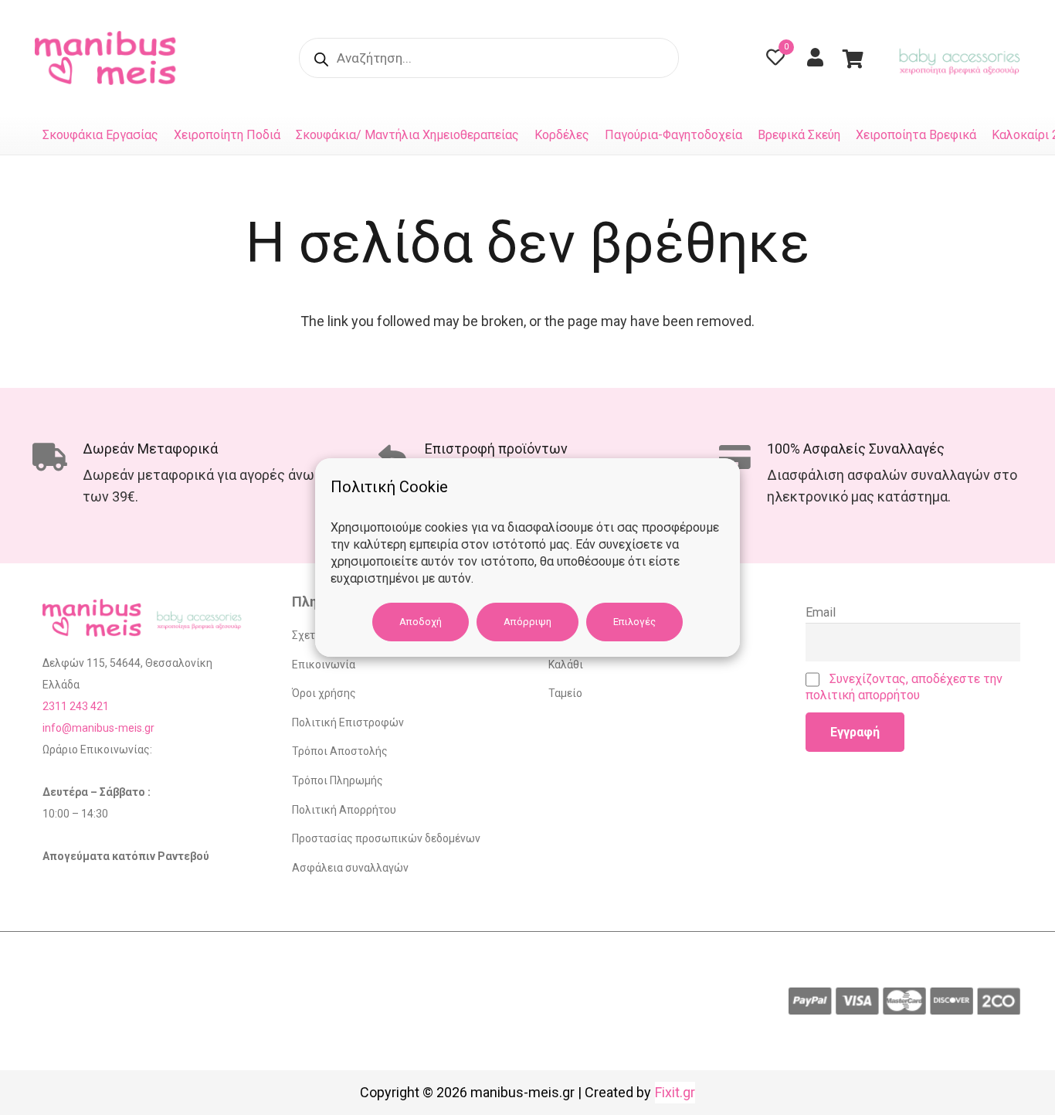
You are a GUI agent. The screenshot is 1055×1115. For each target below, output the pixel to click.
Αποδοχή (420, 621)
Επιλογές (634, 621)
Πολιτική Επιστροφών (348, 722)
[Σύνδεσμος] (109, 58)
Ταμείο (565, 693)
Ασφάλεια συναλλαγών (350, 868)
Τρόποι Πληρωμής (337, 780)
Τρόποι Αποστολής (340, 751)
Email (821, 612)
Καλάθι (565, 664)
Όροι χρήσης (324, 693)
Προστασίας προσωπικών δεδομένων (386, 838)
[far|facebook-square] (715, 58)
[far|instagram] (754, 58)
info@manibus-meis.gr (98, 728)
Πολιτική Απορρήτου (344, 810)
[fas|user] (819, 57)
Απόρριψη (527, 621)
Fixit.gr (675, 1092)
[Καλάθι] (853, 58)
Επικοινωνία (323, 664)
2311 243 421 (75, 706)
